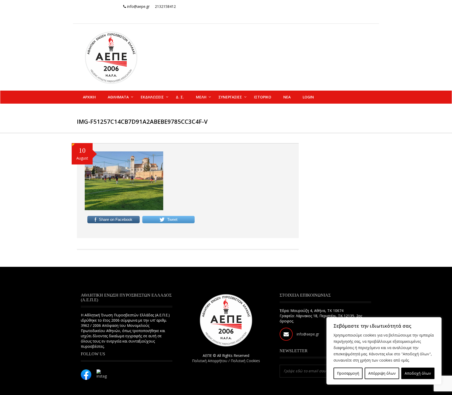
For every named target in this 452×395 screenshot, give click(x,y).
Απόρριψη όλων (382, 373)
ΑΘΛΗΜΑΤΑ (118, 97)
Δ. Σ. (180, 97)
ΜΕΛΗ (201, 97)
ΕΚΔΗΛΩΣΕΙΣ (152, 97)
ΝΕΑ (287, 97)
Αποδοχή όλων (418, 373)
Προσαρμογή (348, 373)
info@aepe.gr (308, 334)
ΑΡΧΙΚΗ (89, 97)
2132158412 (165, 6)
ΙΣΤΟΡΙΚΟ (262, 97)
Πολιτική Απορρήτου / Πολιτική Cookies (226, 360)
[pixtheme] (111, 57)
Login (308, 97)
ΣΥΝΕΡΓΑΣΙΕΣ (230, 97)
